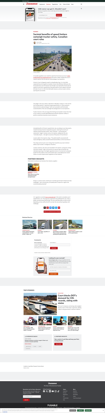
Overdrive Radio (26, 230)
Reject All (80, 410)
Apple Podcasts (28, 346)
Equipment (70, 326)
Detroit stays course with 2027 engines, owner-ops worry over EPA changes (73, 329)
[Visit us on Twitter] (47, 391)
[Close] (103, 410)
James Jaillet (39, 42)
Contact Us (78, 407)
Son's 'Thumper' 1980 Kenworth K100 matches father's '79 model (29, 329)
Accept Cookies (88, 410)
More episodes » (28, 343)
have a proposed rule (50, 197)
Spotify (40, 346)
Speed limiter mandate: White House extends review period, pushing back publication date (59, 233)
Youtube (34, 346)
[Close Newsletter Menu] (81, 8)
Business (35, 31)
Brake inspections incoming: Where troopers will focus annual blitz (44, 329)
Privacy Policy (48, 18)
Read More (58, 344)
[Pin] (59, 208)
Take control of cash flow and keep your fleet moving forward (33, 175)
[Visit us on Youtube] (53, 391)
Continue (54, 248)
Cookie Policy (5, 411)
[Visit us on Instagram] (56, 391)
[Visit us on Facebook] (44, 391)
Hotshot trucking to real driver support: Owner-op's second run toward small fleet (36, 341)
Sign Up (26, 399)
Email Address (53, 242)
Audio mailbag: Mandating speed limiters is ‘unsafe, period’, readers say (28, 233)
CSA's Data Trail (41, 326)
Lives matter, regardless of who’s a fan (44, 232)
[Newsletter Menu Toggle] (81, 4)
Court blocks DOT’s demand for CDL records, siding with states (67, 299)
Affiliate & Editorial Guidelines (69, 407)
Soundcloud (28, 348)
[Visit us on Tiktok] (58, 391)
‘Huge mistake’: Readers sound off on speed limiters (75, 232)
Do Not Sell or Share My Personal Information (46, 407)
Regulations (60, 293)
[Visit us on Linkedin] (50, 391)
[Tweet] (56, 208)
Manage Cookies (59, 407)
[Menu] (23, 4)
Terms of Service (54, 18)
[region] (52, 410)
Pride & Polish (26, 326)
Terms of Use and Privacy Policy (54, 17)
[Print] (45, 208)
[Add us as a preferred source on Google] (47, 208)
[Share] (50, 208)
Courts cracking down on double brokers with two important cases (58, 329)
